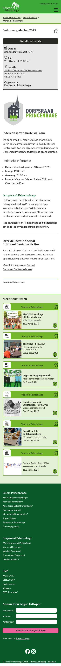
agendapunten (49, 151)
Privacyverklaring (38, 661)
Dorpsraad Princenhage (14, 282)
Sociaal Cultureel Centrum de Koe (23, 70)
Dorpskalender (30, 17)
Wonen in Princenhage (13, 20)
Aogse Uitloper (22, 638)
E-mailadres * (9, 610)
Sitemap (52, 661)
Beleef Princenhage (11, 17)
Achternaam (8, 622)
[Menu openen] (56, 9)
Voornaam (7, 616)
